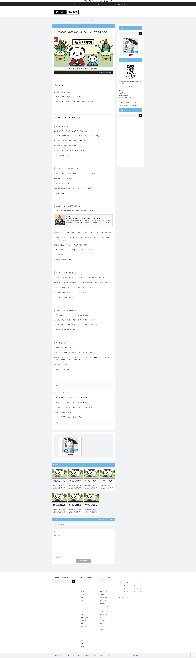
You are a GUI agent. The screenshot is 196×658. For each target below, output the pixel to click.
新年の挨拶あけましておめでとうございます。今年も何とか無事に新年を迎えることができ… (75, 511)
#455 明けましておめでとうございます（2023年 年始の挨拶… (75, 505)
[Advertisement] (116, 11)
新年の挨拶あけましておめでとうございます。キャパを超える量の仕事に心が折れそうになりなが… (59, 488)
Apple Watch (102, 588)
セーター (83, 588)
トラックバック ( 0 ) (102, 519)
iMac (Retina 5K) (103, 580)
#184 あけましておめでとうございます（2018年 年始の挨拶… (91, 505)
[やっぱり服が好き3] (67, 12)
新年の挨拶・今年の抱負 (61, 20)
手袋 (82, 614)
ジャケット (83, 585)
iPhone (101, 585)
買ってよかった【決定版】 (120, 4)
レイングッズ (83, 626)
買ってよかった (103, 600)
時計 (82, 640)
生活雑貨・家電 (103, 603)
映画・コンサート (103, 614)
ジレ (82, 600)
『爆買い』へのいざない (105, 606)
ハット (82, 611)
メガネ (82, 637)
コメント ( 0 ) (111, 519)
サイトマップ (75, 4)
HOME (63, 4)
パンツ (82, 603)
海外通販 (83, 646)
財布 (82, 643)
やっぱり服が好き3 (133, 655)
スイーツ (102, 594)
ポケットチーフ (84, 620)
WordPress (102, 623)
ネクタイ (83, 597)
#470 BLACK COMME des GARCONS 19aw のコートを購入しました (83, 218)
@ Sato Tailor (109, 4)
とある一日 (102, 629)
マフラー (83, 623)
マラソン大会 (102, 620)
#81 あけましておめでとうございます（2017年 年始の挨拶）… (59, 481)
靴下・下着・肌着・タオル (86, 617)
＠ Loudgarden (98, 4)
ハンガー (83, 634)
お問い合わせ (132, 4)
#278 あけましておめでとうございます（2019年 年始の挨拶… (107, 481)
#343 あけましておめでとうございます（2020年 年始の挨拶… (59, 505)
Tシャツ (82, 594)
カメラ (101, 611)
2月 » (125, 597)
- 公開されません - (58, 535)
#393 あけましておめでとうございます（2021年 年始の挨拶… (75, 481)
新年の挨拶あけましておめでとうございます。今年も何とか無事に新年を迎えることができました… (75, 488)
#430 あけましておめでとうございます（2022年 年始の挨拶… (91, 481)
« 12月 (121, 597)
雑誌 (101, 617)
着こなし (83, 606)
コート (82, 580)
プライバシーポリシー (86, 4)
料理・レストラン (103, 591)
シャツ (82, 591)
